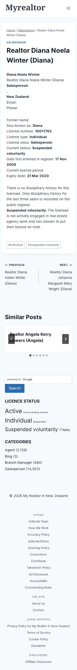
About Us (38, 603)
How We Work (38, 528)
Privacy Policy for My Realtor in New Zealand (38, 626)
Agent (10, 450)
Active (13, 411)
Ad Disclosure (38, 574)
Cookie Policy (38, 639)
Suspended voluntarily (43, 244)
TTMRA (64, 430)
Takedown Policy (39, 567)
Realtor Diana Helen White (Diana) (16, 274)
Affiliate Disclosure (38, 662)
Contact (38, 610)
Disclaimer (38, 646)
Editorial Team (38, 521)
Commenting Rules (38, 587)
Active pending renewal (35, 412)
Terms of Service (39, 632)
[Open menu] (68, 8)
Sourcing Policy (38, 548)
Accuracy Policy (38, 534)
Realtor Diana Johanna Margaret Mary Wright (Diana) (60, 277)
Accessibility (38, 581)
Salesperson (16, 42)
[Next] (65, 339)
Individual (15, 244)
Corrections (38, 554)
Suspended (39, 421)
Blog (8, 456)
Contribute (38, 561)
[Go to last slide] (11, 339)
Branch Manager (18, 462)
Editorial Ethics (38, 541)
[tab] (30, 355)
